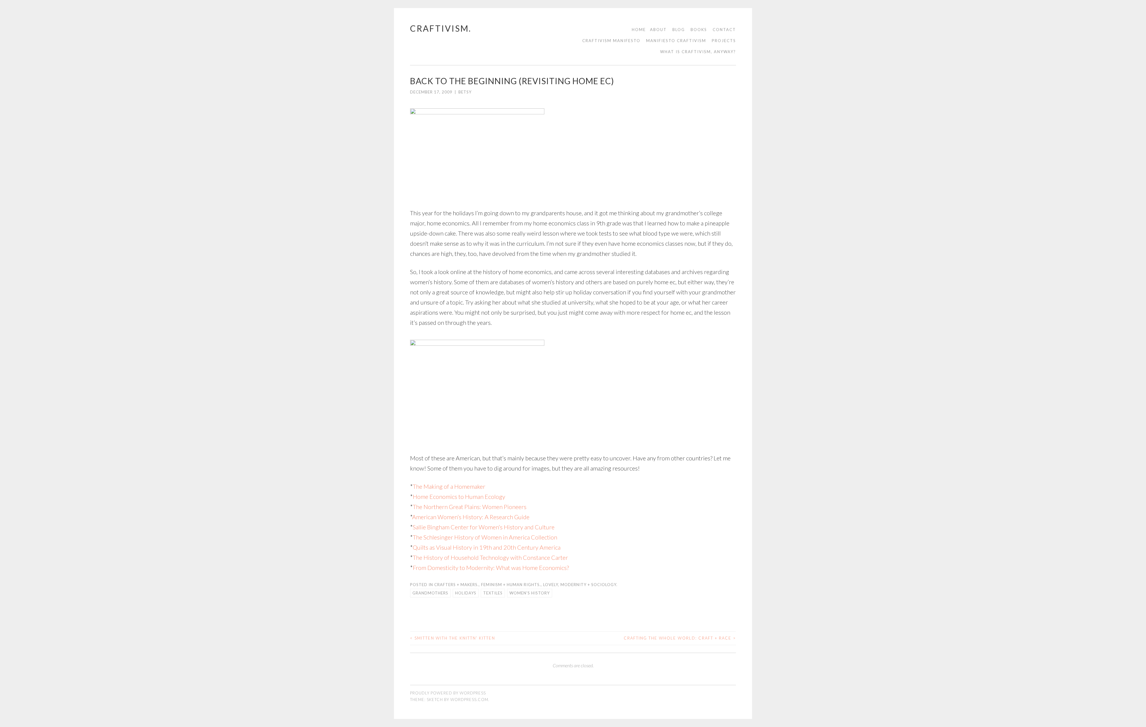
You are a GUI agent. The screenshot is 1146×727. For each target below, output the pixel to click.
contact (724, 29)
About (658, 29)
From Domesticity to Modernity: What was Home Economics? (491, 567)
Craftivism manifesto (611, 40)
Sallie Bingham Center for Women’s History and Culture (483, 527)
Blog (678, 29)
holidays (465, 593)
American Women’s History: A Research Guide (470, 516)
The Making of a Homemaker (449, 486)
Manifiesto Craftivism (676, 40)
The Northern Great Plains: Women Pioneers (469, 506)
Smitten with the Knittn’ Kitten (452, 638)
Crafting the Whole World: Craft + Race (680, 638)
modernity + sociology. (588, 584)
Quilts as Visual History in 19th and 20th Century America (486, 547)
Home (639, 29)
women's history (529, 593)
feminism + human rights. (511, 584)
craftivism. (440, 28)
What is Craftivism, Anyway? (698, 51)
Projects (724, 40)
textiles (493, 593)
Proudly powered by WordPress (448, 693)
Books (699, 29)
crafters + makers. (456, 584)
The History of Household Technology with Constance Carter (490, 557)
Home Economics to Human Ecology (459, 496)
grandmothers (430, 593)
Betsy (465, 92)
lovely (550, 584)
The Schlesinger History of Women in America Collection (485, 537)
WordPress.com (469, 699)
